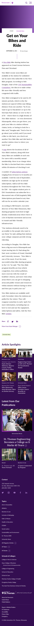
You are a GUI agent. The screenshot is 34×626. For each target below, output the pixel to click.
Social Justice (5, 529)
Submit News (5, 599)
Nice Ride (7, 62)
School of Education (7, 572)
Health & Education (7, 522)
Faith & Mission (6, 518)
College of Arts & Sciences (9, 559)
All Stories (4, 550)
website (8, 314)
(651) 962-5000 (6, 488)
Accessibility (5, 612)
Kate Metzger (24, 50)
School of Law (6, 575)
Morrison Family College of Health (11, 579)
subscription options (19, 172)
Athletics (4, 508)
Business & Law (6, 511)
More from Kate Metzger (10, 326)
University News (20, 31)
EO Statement (5, 609)
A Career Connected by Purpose (25, 466)
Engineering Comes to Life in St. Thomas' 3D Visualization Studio (25, 364)
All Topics (4, 546)
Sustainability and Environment (10, 532)
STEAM (4, 525)
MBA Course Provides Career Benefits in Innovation (24, 389)
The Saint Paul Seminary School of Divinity (14, 586)
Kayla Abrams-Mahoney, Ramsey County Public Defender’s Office (9, 365)
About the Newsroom (7, 597)
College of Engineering (8, 568)
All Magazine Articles (8, 543)
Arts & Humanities (7, 505)
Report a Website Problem (8, 607)
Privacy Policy (5, 614)
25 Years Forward (8, 466)
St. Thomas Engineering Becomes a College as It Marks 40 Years (17, 442)
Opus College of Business (11, 564)
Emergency (5, 616)
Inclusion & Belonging (8, 515)
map (5, 150)
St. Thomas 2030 (6, 536)
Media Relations (6, 602)
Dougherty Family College (9, 582)
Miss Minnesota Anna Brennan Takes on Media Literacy (9, 388)
